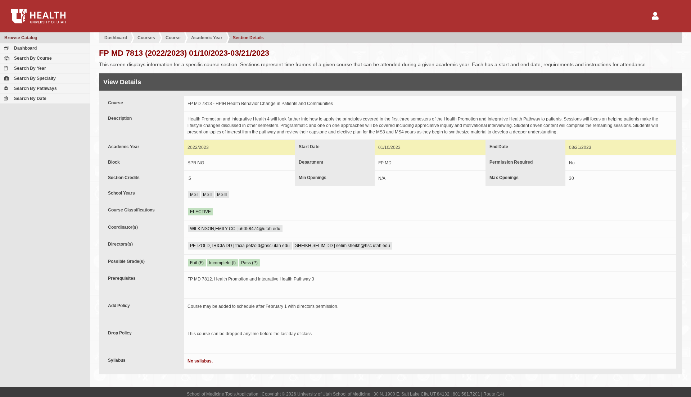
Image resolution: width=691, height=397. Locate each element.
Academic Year (206, 37)
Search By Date (29, 98)
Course (173, 37)
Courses (146, 37)
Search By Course (32, 58)
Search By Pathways (35, 88)
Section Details (248, 37)
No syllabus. (200, 361)
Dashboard (25, 48)
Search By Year (29, 68)
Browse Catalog (20, 37)
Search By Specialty (34, 78)
